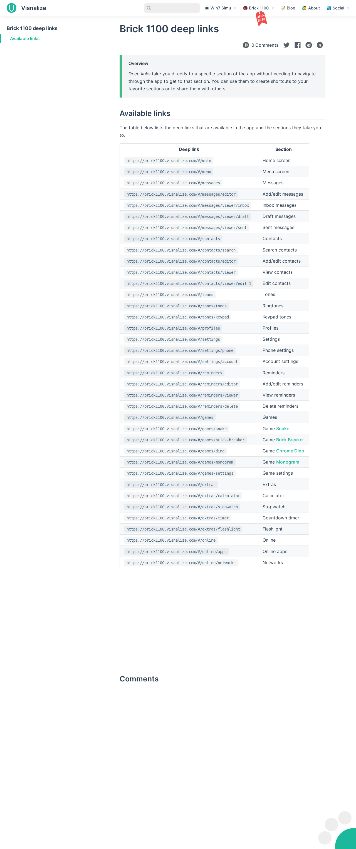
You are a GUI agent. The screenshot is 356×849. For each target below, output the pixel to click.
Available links (24, 38)
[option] (286, 45)
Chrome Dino (290, 451)
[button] (286, 45)
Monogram (287, 462)
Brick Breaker (290, 439)
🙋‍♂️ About (311, 8)
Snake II (284, 428)
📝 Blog (288, 8)
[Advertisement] (44, 84)
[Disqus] (222, 760)
